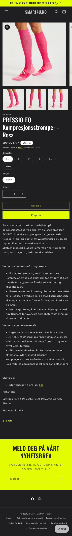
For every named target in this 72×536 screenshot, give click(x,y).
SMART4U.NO (35, 514)
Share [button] (9, 420)
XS (9, 159)
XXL (10, 167)
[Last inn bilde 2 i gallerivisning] (36, 99)
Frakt (20, 147)
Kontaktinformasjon (37, 528)
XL (52, 159)
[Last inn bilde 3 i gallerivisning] (58, 99)
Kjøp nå (36, 215)
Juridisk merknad (59, 523)
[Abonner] (61, 479)
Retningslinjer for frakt (36, 523)
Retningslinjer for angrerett (30, 518)
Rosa (10, 180)
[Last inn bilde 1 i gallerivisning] (13, 99)
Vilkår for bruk (15, 523)
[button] (6, 12)
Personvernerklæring (56, 518)
